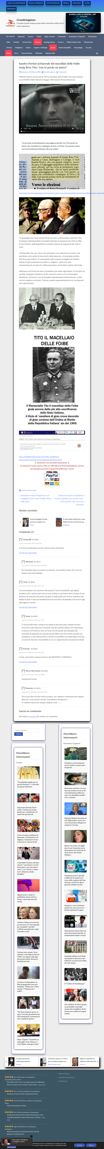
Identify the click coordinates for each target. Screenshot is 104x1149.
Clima (39, 36)
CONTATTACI (62, 1081)
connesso (32, 716)
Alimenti (21, 36)
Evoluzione (92, 36)
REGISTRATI (11, 9)
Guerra (38, 42)
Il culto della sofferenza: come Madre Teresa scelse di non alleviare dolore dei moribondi (41, 520)
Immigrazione (49, 42)
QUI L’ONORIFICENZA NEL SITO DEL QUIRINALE (39, 457)
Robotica (39, 53)
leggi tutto (41, 1085)
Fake (8, 42)
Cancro (30, 36)
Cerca (18, 734)
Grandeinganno (26, 19)
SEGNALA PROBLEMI (36, 3)
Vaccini (88, 47)
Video (8, 53)
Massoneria (88, 42)
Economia (62, 36)
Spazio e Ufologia (40, 47)
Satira (28, 47)
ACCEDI (87, 3)
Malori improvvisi (74, 42)
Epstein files (50, 53)
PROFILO (66, 3)
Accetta (79, 1145)
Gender (16, 42)
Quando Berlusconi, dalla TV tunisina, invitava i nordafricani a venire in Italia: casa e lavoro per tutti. (74, 520)
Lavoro (60, 42)
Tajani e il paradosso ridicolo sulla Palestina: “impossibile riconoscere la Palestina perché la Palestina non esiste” (82, 1060)
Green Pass (27, 42)
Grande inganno (49, 72)
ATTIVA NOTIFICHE (53, 3)
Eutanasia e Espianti (77, 36)
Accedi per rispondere (28, 553)
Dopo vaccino (49, 36)
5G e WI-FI (10, 36)
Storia (53, 47)
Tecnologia (78, 47)
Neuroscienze (27, 53)
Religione (19, 47)
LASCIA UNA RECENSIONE (16, 3)
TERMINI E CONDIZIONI (66, 1077)
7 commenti (62, 72)
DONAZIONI (77, 3)
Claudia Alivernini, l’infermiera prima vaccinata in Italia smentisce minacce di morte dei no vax (17, 1060)
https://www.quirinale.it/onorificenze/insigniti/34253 (40, 460)
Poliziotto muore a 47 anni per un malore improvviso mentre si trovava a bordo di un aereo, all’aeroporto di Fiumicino (50, 1060)
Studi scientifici (65, 47)
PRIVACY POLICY (64, 1074)
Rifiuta (91, 1145)
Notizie (9, 47)
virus (16, 53)
